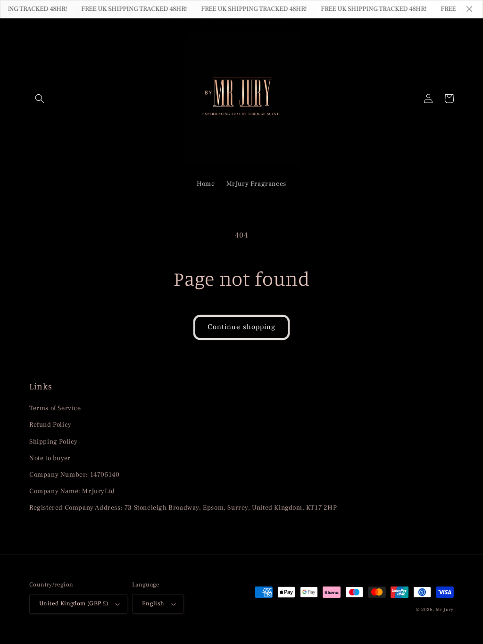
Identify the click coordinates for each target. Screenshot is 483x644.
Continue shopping (241, 326)
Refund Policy (50, 425)
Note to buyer (50, 458)
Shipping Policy (53, 442)
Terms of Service (55, 408)
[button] (39, 98)
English (153, 603)
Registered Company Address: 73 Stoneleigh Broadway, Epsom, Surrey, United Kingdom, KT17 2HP (183, 508)
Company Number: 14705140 (74, 475)
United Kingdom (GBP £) (73, 603)
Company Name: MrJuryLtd (72, 491)
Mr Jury (445, 609)
